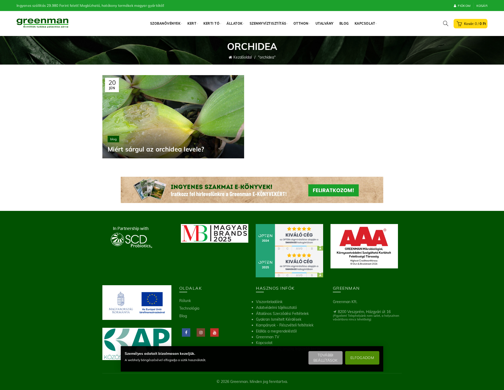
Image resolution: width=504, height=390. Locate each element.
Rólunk (185, 300)
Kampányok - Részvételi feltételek (284, 325)
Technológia (189, 308)
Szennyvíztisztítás (268, 23)
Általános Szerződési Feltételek (282, 313)
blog (113, 139)
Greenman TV (267, 337)
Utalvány (325, 23)
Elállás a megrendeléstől (276, 331)
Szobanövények (165, 23)
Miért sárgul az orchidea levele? (156, 149)
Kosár (482, 6)
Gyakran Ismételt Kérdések (278, 319)
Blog (344, 23)
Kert (191, 23)
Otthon (300, 23)
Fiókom (464, 6)
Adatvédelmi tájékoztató (276, 307)
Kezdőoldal (242, 57)
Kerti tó (211, 23)
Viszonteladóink (269, 301)
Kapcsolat (365, 23)
